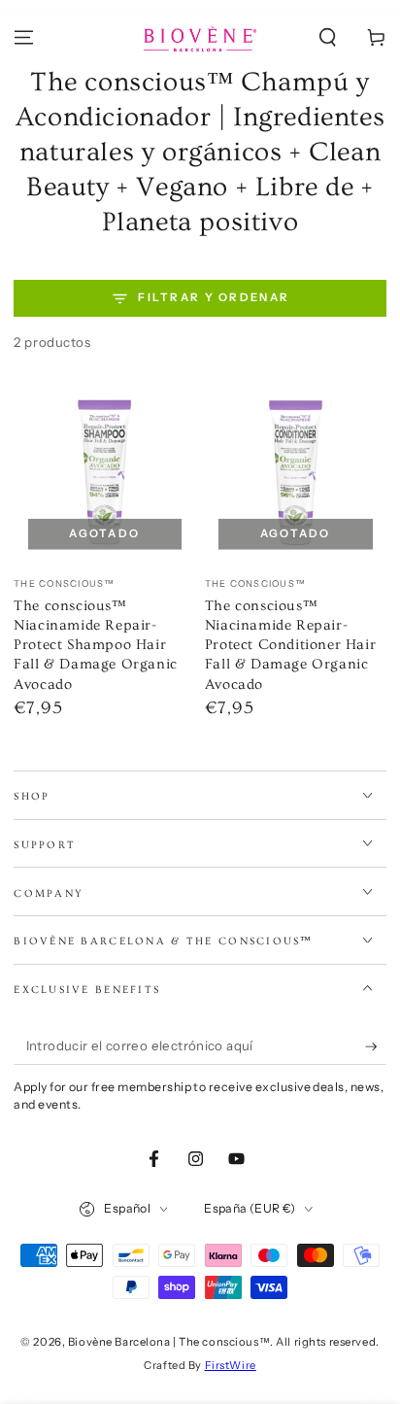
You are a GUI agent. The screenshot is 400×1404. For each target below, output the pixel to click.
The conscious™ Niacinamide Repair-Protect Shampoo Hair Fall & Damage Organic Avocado (96, 645)
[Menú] (24, 37)
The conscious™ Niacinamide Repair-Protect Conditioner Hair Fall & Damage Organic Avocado (290, 645)
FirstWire (230, 1365)
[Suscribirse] (375, 1046)
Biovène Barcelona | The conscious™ (169, 1342)
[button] (327, 37)
